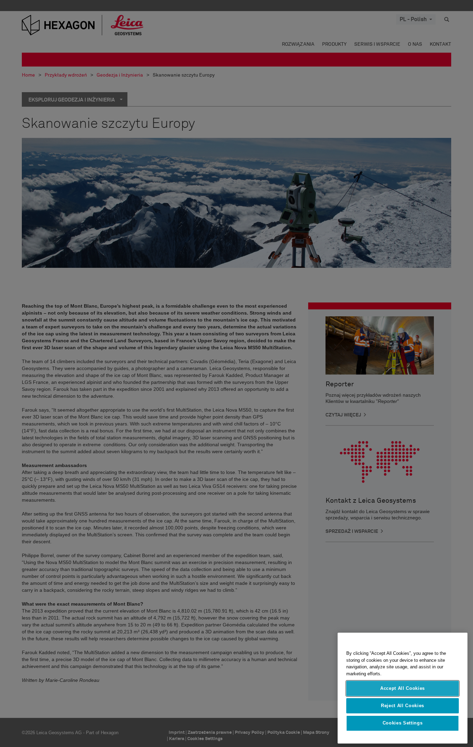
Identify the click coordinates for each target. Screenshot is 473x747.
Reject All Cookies (402, 705)
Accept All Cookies (402, 688)
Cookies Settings (403, 723)
